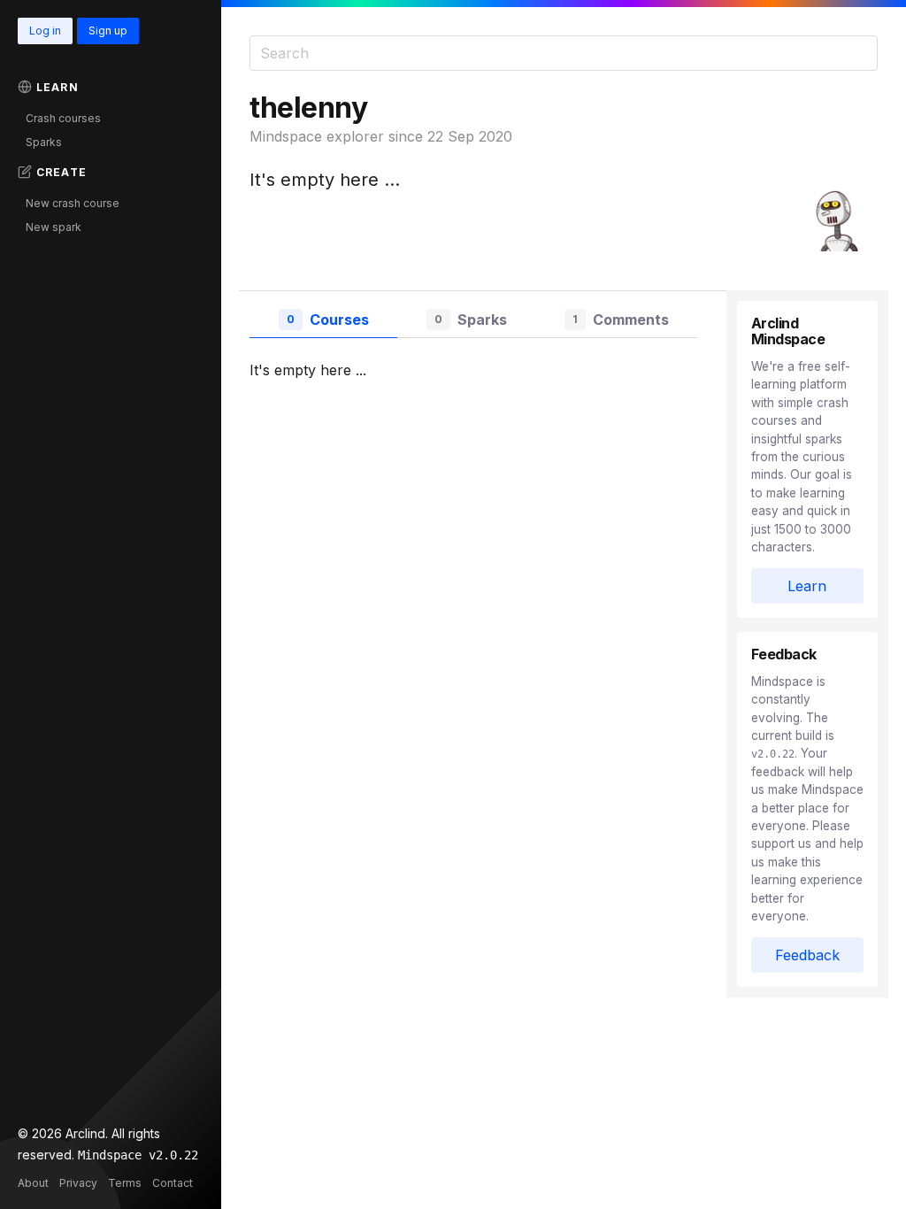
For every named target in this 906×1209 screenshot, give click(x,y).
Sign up (107, 30)
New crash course (72, 203)
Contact (172, 1183)
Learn (57, 87)
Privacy (78, 1183)
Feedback (807, 955)
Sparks (44, 142)
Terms (125, 1183)
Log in (45, 30)
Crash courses (63, 118)
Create (61, 172)
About (33, 1183)
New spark (53, 227)
